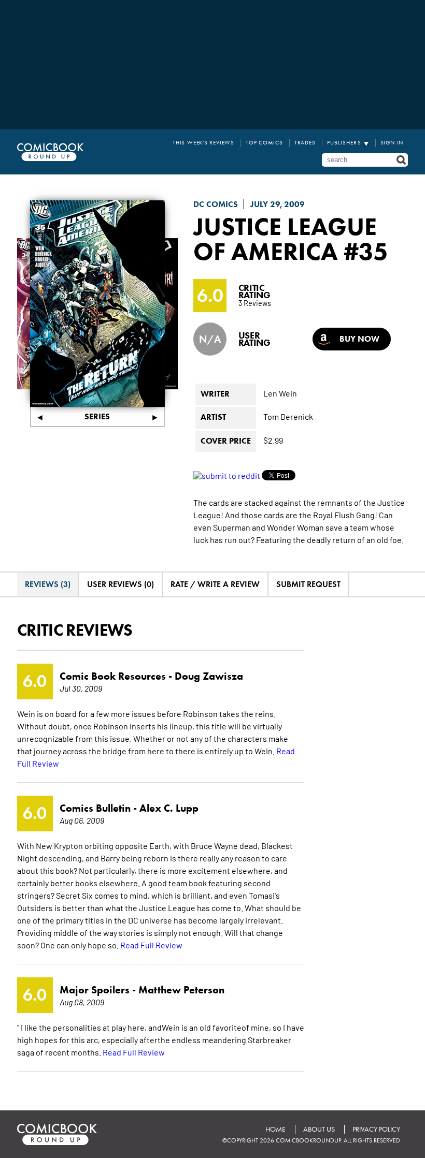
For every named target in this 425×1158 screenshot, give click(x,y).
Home (275, 1129)
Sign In (392, 142)
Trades (305, 142)
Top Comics (264, 142)
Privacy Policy (376, 1129)
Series (97, 416)
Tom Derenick (288, 416)
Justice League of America (285, 238)
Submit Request (308, 584)
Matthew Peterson (181, 990)
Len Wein (280, 393)
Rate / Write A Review (215, 584)
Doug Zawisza (209, 676)
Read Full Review (151, 945)
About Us (319, 1129)
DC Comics (215, 204)
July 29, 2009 (277, 204)
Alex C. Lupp (169, 808)
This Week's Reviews (203, 142)
